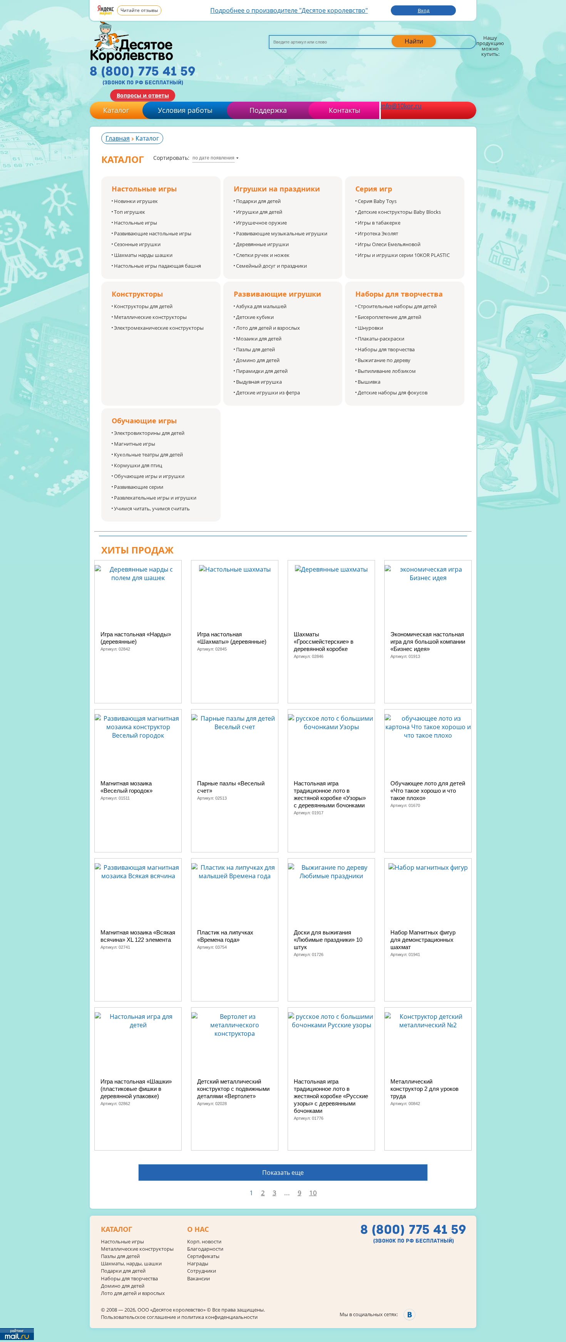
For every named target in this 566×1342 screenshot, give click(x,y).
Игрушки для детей (259, 211)
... (287, 1192)
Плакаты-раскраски (381, 338)
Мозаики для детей (258, 338)
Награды (197, 1264)
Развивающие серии (138, 486)
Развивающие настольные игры (152, 233)
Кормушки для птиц (138, 465)
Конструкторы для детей (143, 306)
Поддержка (268, 110)
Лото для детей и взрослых (268, 327)
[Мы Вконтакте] (409, 1314)
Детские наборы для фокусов (392, 392)
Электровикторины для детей (149, 432)
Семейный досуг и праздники (271, 265)
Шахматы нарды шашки (143, 255)
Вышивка (369, 381)
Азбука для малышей (261, 306)
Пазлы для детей (255, 349)
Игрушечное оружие (261, 222)
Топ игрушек (129, 211)
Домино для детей (258, 360)
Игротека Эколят (378, 233)
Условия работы (185, 110)
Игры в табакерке (379, 222)
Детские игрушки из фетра (268, 392)
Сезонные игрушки (137, 244)
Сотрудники (201, 1271)
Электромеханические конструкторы (159, 327)
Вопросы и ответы (143, 95)
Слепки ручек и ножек (263, 255)
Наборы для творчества (386, 349)
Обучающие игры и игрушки (149, 476)
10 (313, 1192)
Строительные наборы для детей (397, 306)
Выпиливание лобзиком (387, 370)
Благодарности (205, 1249)
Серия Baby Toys (377, 201)
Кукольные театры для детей (148, 454)
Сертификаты (203, 1256)
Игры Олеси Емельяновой (389, 244)
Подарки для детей (258, 201)
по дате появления (213, 158)
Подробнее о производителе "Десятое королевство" (289, 10)
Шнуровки (370, 327)
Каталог (116, 110)
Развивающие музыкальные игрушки (281, 233)
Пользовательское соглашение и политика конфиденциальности (179, 1316)
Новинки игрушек (136, 201)
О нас (198, 1229)
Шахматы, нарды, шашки (131, 1264)
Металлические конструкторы (150, 317)
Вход (423, 10)
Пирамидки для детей (262, 370)
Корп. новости (204, 1242)
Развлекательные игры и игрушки (155, 497)
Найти (414, 41)
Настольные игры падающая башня (157, 265)
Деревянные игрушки (262, 244)
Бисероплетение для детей (389, 317)
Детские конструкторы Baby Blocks (399, 211)
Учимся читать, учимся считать (152, 508)
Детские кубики (255, 317)
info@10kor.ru (401, 106)
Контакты (344, 110)
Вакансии (198, 1279)
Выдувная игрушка (259, 381)
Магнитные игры (134, 443)
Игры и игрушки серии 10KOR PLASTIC (404, 255)
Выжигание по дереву (384, 360)
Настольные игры (135, 222)
